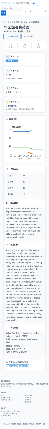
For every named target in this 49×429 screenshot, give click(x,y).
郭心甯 (8, 75)
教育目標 (14, 244)
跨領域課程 (29, 395)
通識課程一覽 (5, 400)
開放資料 (28, 400)
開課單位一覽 (5, 398)
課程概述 (14, 203)
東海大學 (7, 424)
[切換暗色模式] (45, 10)
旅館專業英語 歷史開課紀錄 (18, 366)
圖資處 (25, 424)
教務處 (31, 424)
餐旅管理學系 (17, 22)
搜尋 (3, 13)
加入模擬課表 (13, 36)
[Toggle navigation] (3, 3)
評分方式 (14, 169)
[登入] (30, 10)
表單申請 (28, 398)
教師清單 (28, 402)
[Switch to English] (35, 10)
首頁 (7, 22)
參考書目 (14, 327)
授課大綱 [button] (29, 36)
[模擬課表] (25, 10)
